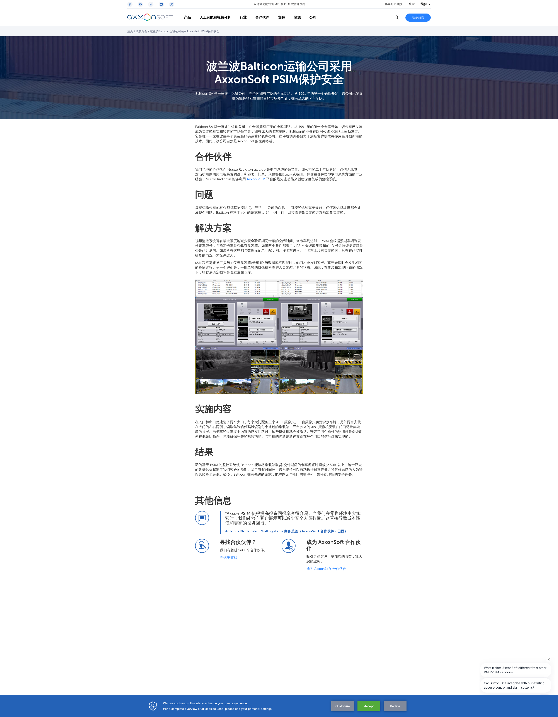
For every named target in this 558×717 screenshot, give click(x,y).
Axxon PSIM (256, 179)
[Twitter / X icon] (171, 4)
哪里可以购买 (394, 4)
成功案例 (141, 31)
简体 (423, 4)
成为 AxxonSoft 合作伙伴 (326, 569)
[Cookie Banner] (279, 706)
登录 (412, 4)
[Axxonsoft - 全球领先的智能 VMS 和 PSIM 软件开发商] (153, 17)
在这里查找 (228, 557)
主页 (130, 31)
